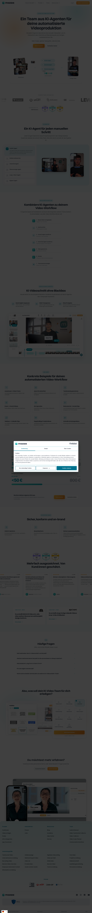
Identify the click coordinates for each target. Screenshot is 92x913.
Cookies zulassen (66, 468)
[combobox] (4, 911)
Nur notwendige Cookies (25, 468)
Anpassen (45, 468)
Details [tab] (46, 448)
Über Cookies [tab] (67, 448)
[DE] (5, 911)
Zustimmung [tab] (24, 448)
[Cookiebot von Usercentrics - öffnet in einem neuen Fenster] (70, 444)
